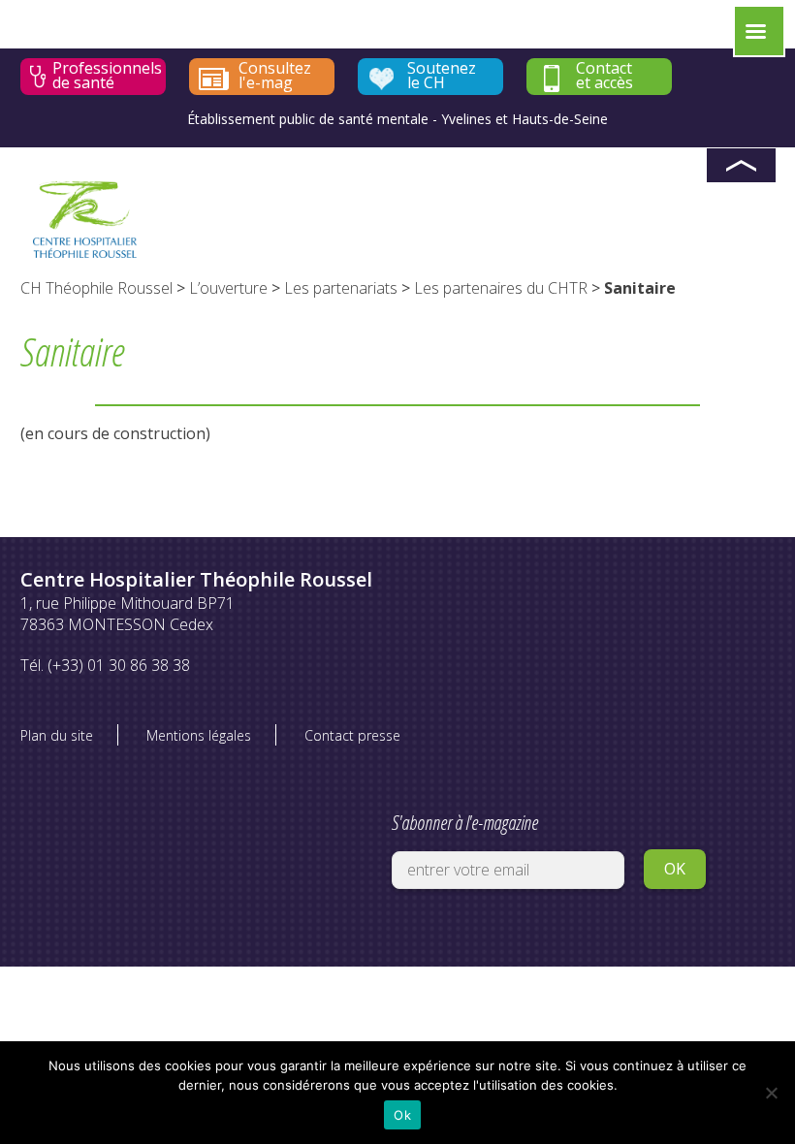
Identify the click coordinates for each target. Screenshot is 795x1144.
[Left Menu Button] (755, 36)
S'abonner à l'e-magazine (465, 823)
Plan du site (56, 735)
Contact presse (352, 735)
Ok (402, 1115)
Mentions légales (198, 735)
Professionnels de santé (107, 75)
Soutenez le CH (441, 75)
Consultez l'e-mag (274, 75)
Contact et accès (604, 75)
